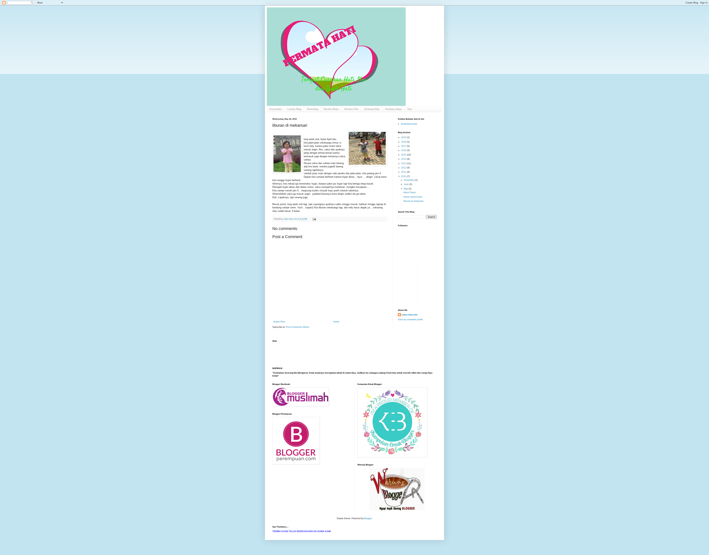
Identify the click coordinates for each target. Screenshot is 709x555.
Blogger (368, 518)
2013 (404, 163)
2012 (404, 167)
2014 (404, 159)
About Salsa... (410, 192)
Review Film (351, 108)
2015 (404, 154)
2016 (404, 150)
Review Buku (331, 108)
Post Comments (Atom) (297, 327)
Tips (409, 108)
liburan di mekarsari (413, 201)
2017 (404, 146)
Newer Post (279, 321)
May (406, 188)
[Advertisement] (409, 271)
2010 (404, 176)
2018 (404, 142)
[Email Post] (314, 219)
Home (336, 321)
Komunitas (275, 108)
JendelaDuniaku (409, 124)
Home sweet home (412, 197)
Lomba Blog (294, 108)
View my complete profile (410, 319)
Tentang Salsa (393, 108)
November (409, 180)
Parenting (312, 108)
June (406, 184)
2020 (404, 137)
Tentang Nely (371, 108)
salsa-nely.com (409, 314)
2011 (404, 172)
